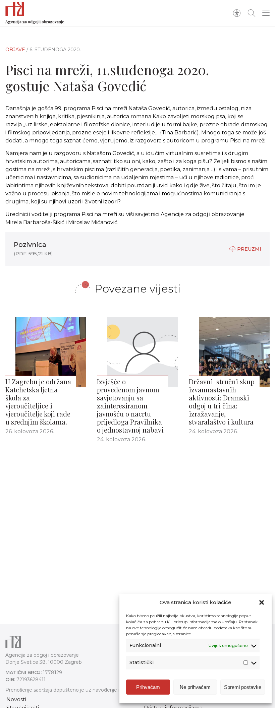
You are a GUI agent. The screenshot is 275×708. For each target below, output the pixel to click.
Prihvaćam (148, 687)
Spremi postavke (242, 687)
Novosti (16, 699)
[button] (261, 602)
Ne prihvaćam (195, 687)
